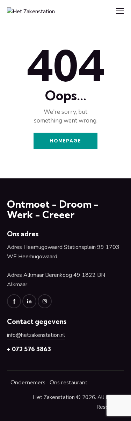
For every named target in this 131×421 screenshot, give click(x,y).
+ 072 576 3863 (29, 349)
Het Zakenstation (53, 397)
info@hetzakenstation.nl (36, 335)
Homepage (65, 140)
